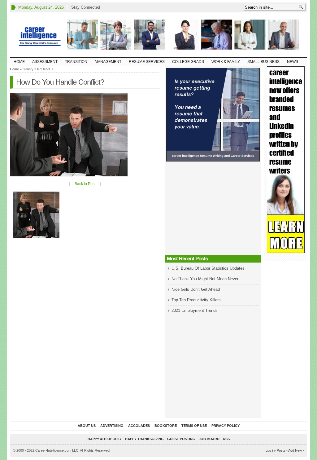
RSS (226, 439)
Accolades (139, 425)
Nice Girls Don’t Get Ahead (196, 289)
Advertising (112, 425)
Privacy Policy (225, 425)
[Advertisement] (212, 210)
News (292, 62)
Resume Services (147, 62)
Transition (76, 62)
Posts (281, 450)
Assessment (45, 62)
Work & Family (225, 62)
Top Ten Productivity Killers (196, 300)
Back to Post (85, 184)
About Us (87, 425)
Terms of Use (194, 425)
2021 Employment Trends (195, 310)
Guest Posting (181, 439)
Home (19, 62)
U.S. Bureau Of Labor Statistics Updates (208, 268)
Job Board (209, 439)
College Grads (188, 62)
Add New (295, 450)
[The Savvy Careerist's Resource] (158, 34)
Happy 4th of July (105, 439)
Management (108, 62)
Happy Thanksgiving (144, 439)
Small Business (263, 62)
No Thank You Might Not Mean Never (205, 278)
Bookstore (165, 425)
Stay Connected (85, 7)
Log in (270, 450)
